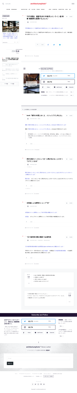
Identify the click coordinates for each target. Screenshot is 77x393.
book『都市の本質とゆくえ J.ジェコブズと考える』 (10, 65)
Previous (15, 42)
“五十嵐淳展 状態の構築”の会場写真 (10, 79)
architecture (33, 22)
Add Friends (59, 87)
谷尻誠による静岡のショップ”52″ (9, 74)
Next (17, 42)
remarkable (47, 240)
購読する (10, 363)
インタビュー (29, 166)
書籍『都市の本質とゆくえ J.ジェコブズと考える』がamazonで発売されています (45, 125)
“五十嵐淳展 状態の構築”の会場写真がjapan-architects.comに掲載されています (44, 246)
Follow (69, 75)
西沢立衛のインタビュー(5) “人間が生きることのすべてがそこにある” (10, 69)
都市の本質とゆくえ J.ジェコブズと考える (39, 129)
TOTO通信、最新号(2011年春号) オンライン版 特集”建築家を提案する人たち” (10, 59)
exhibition (40, 240)
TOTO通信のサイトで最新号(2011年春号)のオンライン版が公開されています (44, 28)
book (39, 118)
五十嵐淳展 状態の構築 (60, 250)
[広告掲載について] (36, 68)
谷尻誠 (26, 216)
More (71, 91)
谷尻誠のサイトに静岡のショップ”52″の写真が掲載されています (41, 212)
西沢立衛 (27, 178)
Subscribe (71, 87)
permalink (37, 55)
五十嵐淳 (45, 250)
